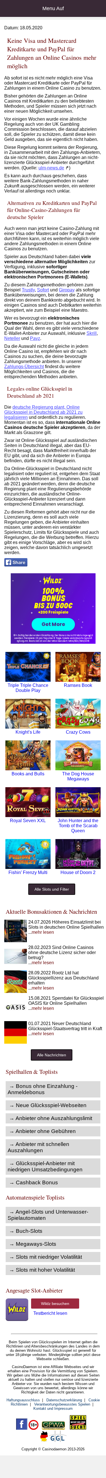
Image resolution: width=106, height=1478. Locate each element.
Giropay (67, 289)
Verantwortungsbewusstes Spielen (62, 1404)
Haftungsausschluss (23, 1400)
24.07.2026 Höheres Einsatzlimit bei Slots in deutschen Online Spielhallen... (66, 927)
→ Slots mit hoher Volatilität (42, 1270)
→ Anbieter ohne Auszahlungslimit (50, 1118)
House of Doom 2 (78, 872)
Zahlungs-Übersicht (24, 366)
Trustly (28, 289)
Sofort (43, 289)
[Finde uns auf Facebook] (21, 1428)
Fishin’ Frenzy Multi (27, 872)
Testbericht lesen (50, 1313)
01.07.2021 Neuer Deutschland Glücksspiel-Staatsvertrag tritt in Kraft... (65, 1028)
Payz (35, 338)
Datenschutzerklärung (64, 1400)
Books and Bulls (28, 773)
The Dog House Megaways (78, 776)
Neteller (12, 338)
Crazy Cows (78, 732)
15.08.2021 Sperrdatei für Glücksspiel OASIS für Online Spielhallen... (66, 1003)
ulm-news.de (51, 167)
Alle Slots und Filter (51, 889)
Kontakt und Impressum (53, 1408)
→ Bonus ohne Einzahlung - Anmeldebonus (42, 1089)
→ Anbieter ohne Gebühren (42, 1131)
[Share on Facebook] (15, 565)
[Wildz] (53, 642)
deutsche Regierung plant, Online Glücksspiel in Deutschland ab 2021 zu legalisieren (43, 412)
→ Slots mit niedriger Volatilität (45, 1257)
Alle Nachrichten (51, 1055)
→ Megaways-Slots (32, 1244)
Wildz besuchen (55, 1303)
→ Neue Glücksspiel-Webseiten (47, 1105)
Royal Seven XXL (28, 820)
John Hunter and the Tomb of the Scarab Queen (78, 825)
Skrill (91, 333)
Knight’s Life (28, 732)
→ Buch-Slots (25, 1231)
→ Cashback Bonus (33, 1182)
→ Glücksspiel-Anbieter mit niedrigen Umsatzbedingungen (45, 1166)
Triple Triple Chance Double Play (28, 688)
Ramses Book (78, 685)
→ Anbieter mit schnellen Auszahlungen (38, 1147)
